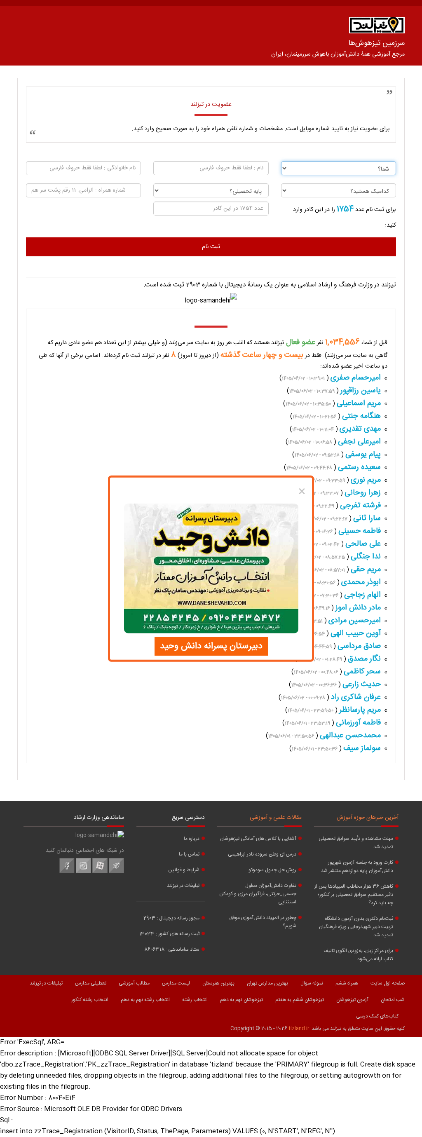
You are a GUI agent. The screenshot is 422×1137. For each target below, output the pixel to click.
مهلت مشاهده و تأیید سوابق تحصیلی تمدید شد (356, 843)
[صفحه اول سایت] (377, 27)
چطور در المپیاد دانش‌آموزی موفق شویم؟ (262, 922)
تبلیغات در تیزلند (183, 885)
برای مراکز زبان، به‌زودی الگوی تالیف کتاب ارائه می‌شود (358, 955)
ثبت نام (211, 247)
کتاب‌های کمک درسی (377, 1016)
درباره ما (191, 839)
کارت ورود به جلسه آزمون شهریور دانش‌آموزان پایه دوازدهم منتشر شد (357, 866)
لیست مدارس (176, 983)
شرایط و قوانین (183, 870)
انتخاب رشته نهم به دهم (145, 1000)
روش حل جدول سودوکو (272, 870)
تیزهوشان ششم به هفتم (299, 1000)
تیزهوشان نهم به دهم (241, 1000)
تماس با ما (189, 854)
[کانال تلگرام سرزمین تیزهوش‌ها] (116, 872)
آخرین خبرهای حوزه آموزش (368, 817)
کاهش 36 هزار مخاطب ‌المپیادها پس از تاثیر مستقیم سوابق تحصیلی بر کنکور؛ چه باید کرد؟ (353, 894)
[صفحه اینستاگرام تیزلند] (83, 872)
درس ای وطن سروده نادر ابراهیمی (262, 854)
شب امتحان (393, 1000)
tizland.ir (298, 1028)
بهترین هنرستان (218, 983)
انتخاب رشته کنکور (89, 1000)
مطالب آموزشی (134, 983)
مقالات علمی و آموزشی (276, 817)
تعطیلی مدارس (90, 983)
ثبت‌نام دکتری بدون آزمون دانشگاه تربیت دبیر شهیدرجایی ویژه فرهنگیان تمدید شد (356, 926)
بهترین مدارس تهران (267, 983)
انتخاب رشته (195, 1000)
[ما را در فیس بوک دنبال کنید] (67, 872)
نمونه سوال (311, 983)
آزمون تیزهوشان (352, 1000)
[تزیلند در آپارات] (100, 872)
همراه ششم (346, 983)
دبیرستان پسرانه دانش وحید (211, 646)
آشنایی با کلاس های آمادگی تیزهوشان (258, 839)
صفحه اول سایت (387, 983)
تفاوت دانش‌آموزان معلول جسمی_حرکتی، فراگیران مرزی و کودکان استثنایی (257, 893)
